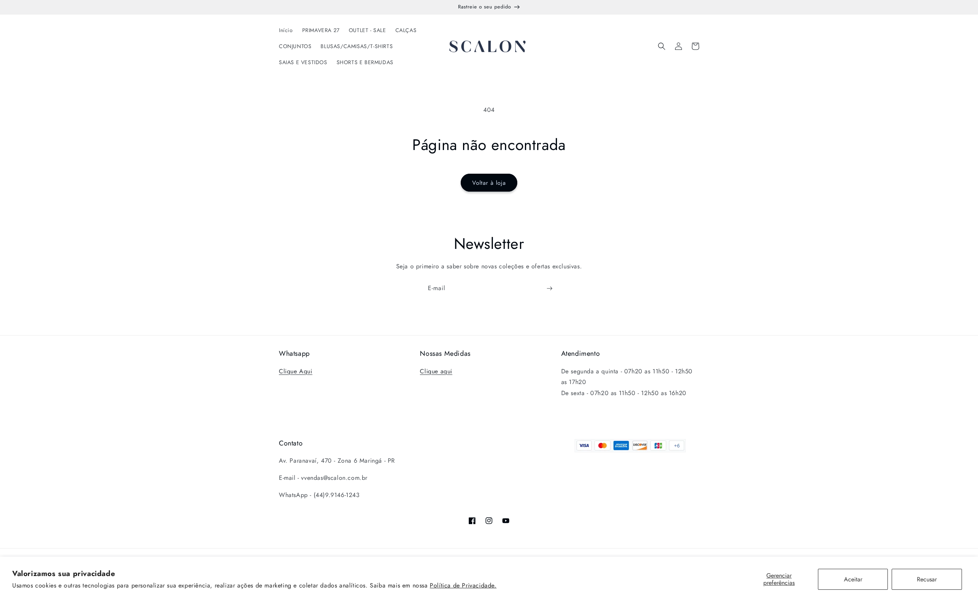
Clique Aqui (296, 371)
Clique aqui (436, 371)
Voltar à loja (489, 183)
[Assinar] (549, 288)
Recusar (927, 579)
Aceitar (853, 579)
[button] (661, 46)
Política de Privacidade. (463, 585)
